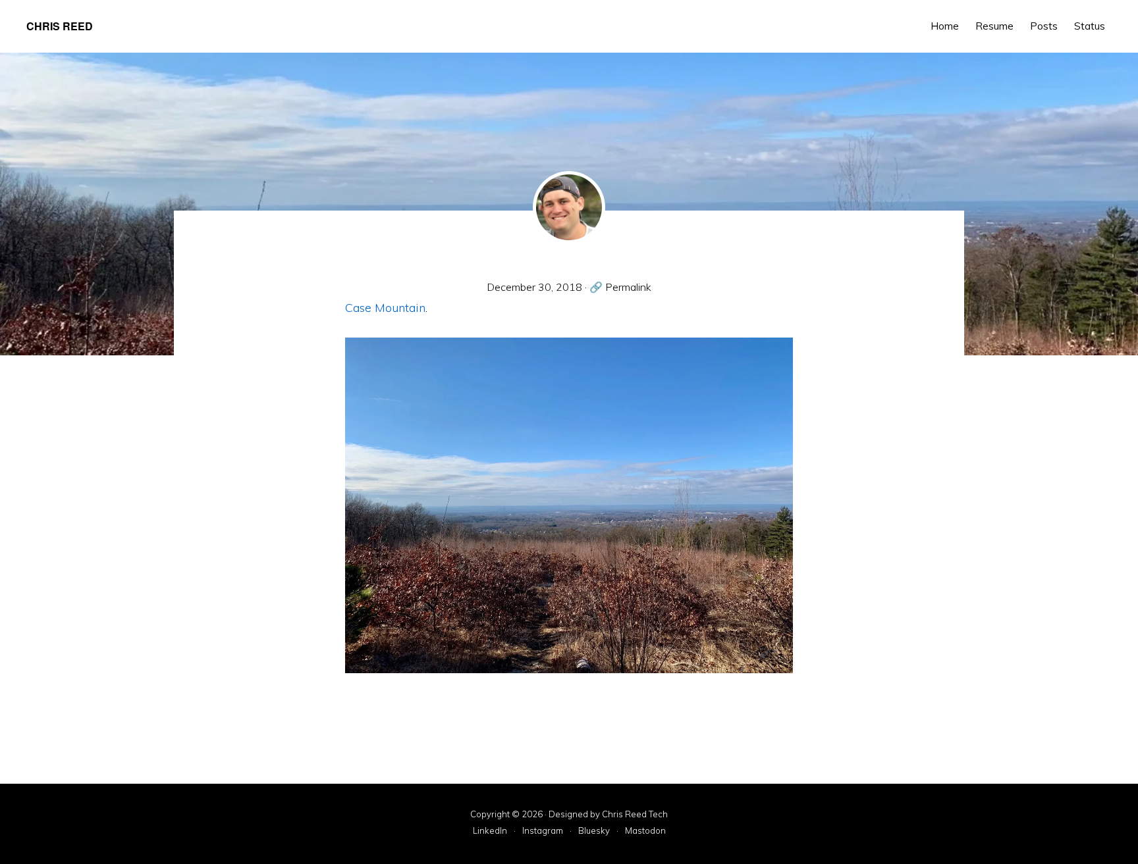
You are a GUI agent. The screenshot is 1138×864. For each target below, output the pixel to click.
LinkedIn (490, 831)
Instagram (542, 831)
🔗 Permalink (620, 286)
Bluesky (594, 831)
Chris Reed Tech (635, 814)
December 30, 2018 (534, 286)
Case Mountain (385, 307)
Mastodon (645, 831)
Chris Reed (59, 26)
